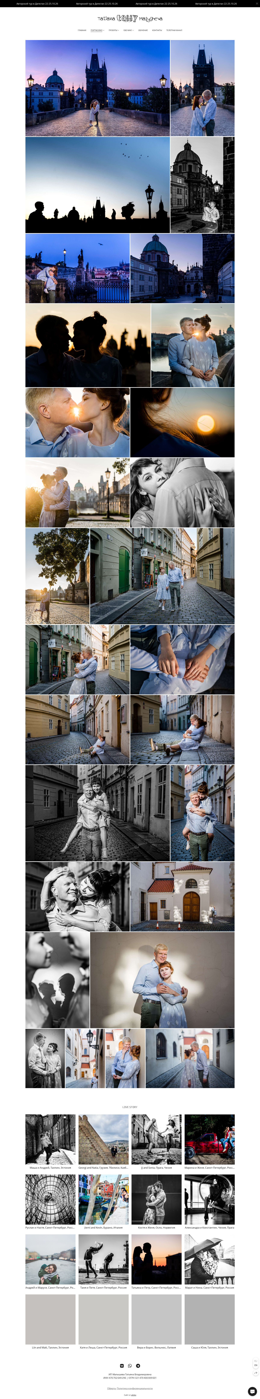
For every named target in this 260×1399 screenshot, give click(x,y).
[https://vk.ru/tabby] (122, 1366)
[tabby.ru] (130, 18)
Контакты (157, 30)
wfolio (133, 1395)
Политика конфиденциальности (135, 1388)
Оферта (111, 1388)
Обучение (143, 30)
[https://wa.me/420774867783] (130, 1366)
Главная (82, 30)
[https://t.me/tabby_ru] (138, 1366)
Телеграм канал (174, 30)
